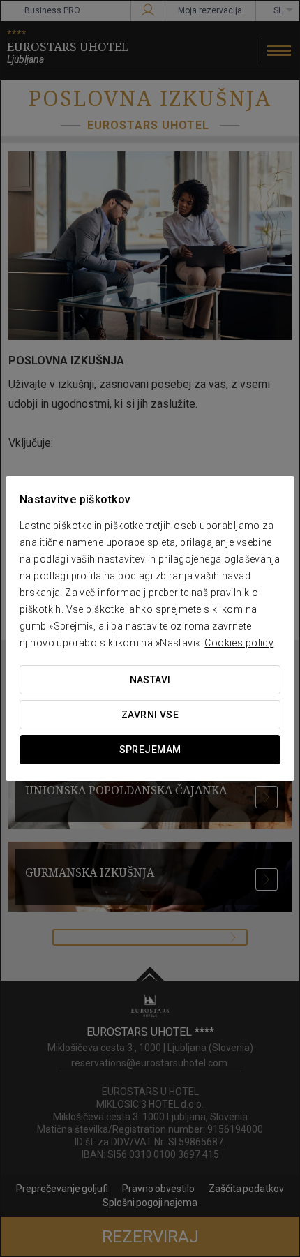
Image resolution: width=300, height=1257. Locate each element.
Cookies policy (238, 642)
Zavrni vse (150, 714)
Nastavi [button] (150, 679)
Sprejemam (150, 749)
